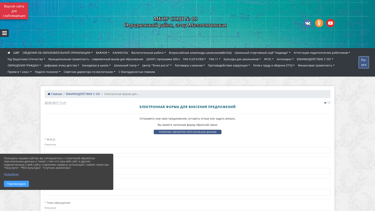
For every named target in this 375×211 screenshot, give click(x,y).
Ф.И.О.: (51, 139)
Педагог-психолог (46, 72)
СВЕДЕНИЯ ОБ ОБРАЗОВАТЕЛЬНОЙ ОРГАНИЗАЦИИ (56, 53)
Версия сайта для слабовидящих (14, 11)
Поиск (363, 62)
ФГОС (267, 59)
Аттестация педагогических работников (321, 53)
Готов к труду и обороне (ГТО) (273, 65)
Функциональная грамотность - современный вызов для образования (95, 59)
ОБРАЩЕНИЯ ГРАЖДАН (23, 65)
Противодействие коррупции (228, 65)
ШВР (16, 53)
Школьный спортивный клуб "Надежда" (261, 53)
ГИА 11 (213, 59)
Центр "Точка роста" (156, 65)
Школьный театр (125, 65)
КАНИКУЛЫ (120, 53)
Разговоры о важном (189, 65)
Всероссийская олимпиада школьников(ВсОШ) (200, 53)
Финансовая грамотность (315, 65)
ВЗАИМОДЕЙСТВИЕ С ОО (314, 59)
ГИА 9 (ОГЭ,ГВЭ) (193, 59)
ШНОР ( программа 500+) (163, 59)
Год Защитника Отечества (25, 59)
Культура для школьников (241, 59)
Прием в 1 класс (18, 72)
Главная (56, 94)
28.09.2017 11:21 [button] (55, 103)
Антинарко (284, 59)
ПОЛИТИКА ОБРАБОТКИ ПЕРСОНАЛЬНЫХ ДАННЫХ (187, 132)
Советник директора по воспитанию (88, 72)
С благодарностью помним (137, 72)
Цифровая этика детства (60, 65)
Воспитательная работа (147, 53)
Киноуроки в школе (95, 65)
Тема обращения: (59, 203)
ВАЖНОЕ (101, 53)
